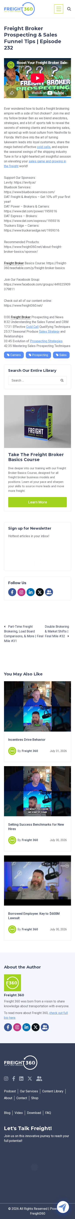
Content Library (52, 1091)
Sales (63, 355)
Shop (34, 1098)
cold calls (43, 147)
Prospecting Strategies (46, 341)
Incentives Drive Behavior (26, 740)
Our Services (29, 1091)
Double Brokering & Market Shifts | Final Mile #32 (57, 631)
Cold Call (32, 327)
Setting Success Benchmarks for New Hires (36, 827)
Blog (7, 1113)
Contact (21, 1098)
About (8, 1098)
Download (34, 1113)
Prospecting (39, 355)
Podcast (10, 1091)
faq (48, 1113)
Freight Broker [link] (14, 263)
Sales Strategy (49, 331)
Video (19, 1113)
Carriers (15, 355)
